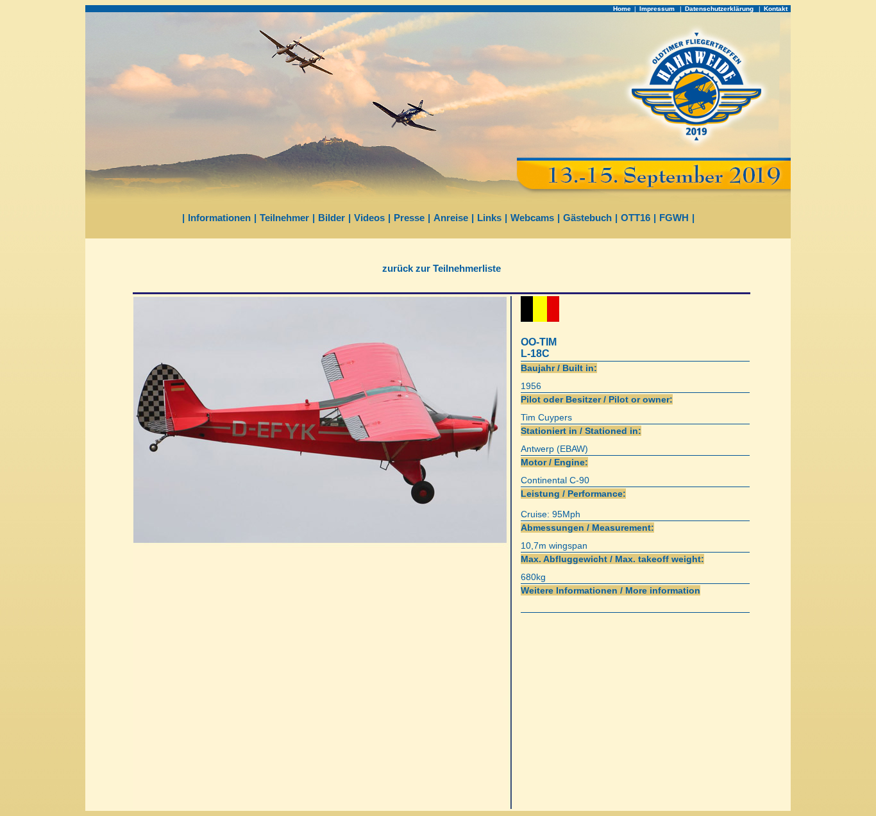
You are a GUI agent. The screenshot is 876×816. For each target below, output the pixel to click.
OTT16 (635, 217)
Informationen (219, 217)
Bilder (331, 217)
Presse (409, 217)
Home (622, 8)
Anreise (451, 217)
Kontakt (776, 8)
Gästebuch (587, 217)
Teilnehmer (284, 217)
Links (489, 217)
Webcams (532, 217)
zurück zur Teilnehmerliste (441, 268)
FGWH (674, 217)
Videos (369, 217)
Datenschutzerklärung (720, 8)
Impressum (658, 8)
